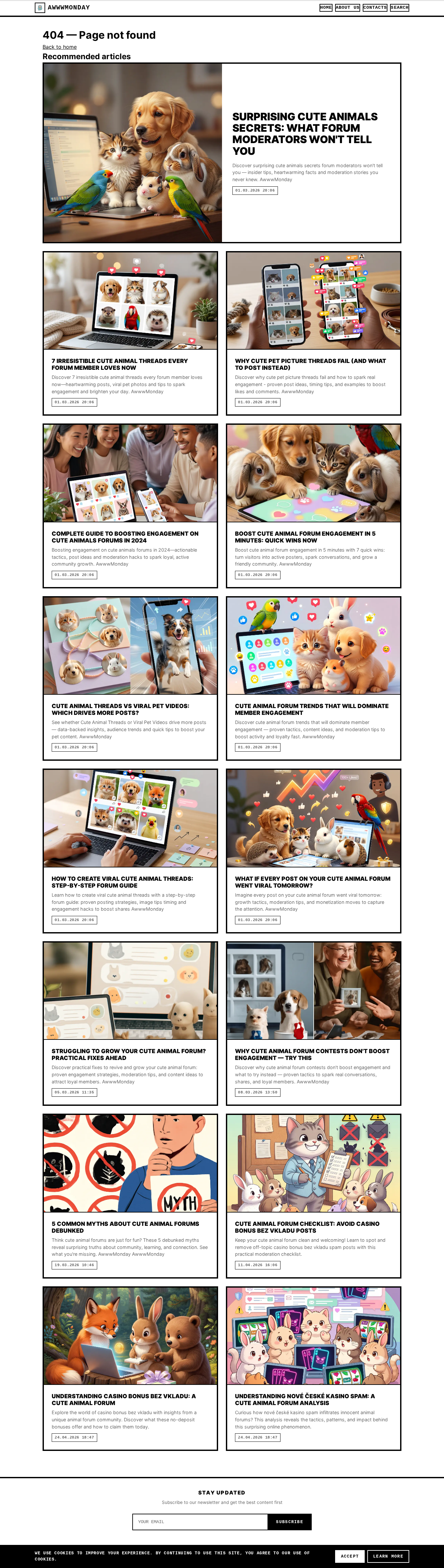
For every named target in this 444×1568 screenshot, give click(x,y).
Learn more (388, 1556)
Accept (350, 1556)
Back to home (60, 47)
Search (400, 7)
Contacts (375, 7)
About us (347, 7)
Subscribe (289, 1522)
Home (326, 7)
